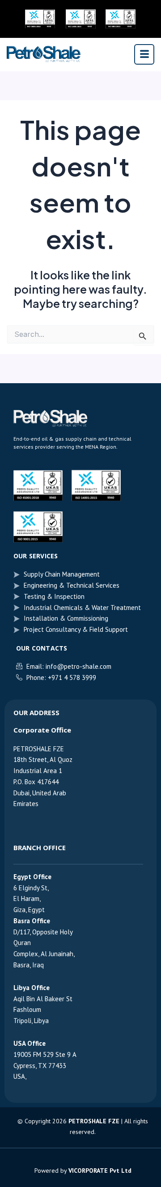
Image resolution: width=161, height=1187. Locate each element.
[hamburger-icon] (144, 54)
